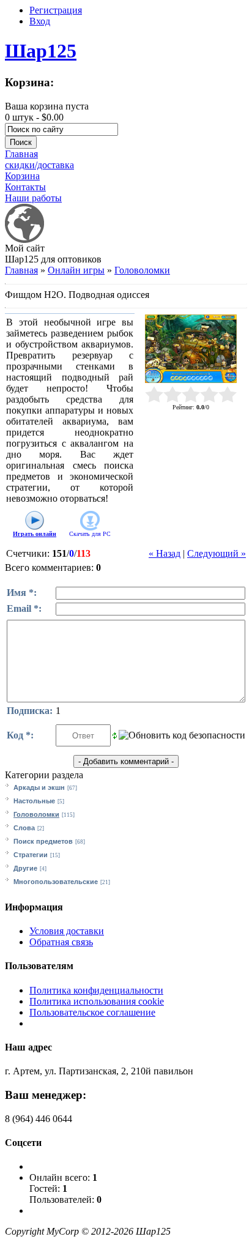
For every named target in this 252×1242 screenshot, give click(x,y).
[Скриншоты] (191, 349)
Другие (25, 868)
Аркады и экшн (39, 787)
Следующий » (216, 553)
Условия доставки (66, 931)
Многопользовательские (55, 881)
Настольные (34, 801)
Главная (21, 270)
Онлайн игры (76, 270)
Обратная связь (61, 942)
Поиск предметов (43, 841)
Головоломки (142, 270)
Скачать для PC (90, 533)
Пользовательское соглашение (92, 1012)
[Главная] (24, 239)
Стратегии (30, 854)
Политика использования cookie (96, 1001)
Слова (24, 827)
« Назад (164, 553)
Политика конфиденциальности (96, 990)
